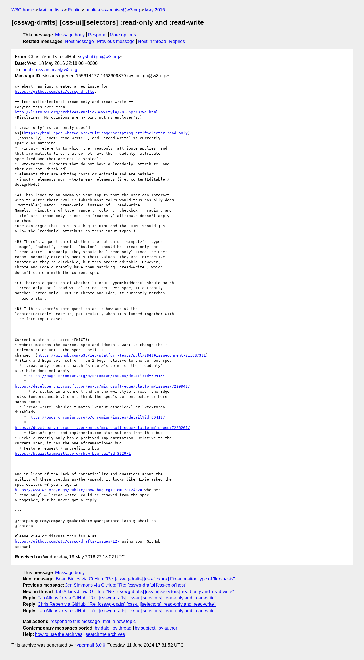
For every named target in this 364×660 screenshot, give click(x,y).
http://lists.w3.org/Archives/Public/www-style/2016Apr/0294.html (86, 112)
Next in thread (152, 41)
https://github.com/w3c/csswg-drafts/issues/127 (67, 541)
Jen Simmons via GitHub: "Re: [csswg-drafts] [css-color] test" (126, 585)
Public (74, 9)
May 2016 (155, 9)
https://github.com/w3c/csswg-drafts (54, 91)
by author (167, 628)
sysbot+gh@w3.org (99, 56)
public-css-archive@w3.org (112, 9)
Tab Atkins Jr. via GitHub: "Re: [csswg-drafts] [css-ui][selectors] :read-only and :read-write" (144, 591)
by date (102, 628)
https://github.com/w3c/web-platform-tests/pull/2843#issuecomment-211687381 (122, 355)
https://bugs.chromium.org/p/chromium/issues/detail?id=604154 (96, 376)
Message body (70, 34)
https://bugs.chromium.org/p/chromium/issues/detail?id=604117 (96, 417)
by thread (122, 628)
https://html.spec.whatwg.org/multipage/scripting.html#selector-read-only (106, 133)
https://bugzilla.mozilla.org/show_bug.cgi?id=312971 (73, 453)
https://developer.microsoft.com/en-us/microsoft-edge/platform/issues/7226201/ (102, 427)
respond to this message (75, 621)
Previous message (116, 41)
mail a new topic (119, 621)
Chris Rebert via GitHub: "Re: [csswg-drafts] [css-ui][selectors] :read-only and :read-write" (127, 604)
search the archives (105, 634)
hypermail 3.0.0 (89, 645)
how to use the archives (58, 634)
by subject (145, 628)
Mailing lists (51, 9)
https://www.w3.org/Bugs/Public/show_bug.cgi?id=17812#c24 (78, 490)
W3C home (22, 9)
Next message (79, 41)
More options (123, 34)
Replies (177, 41)
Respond (97, 34)
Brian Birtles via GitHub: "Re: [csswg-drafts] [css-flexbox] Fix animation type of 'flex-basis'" (146, 578)
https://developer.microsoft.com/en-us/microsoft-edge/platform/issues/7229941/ (102, 386)
